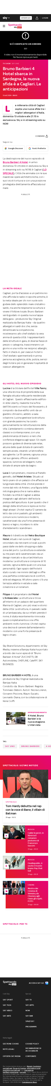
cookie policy (32, 1044)
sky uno (10, 746)
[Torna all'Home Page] (15, 26)
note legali (8, 1049)
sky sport (8, 1000)
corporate (31, 1056)
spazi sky (30, 1021)
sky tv (29, 1000)
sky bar (29, 1016)
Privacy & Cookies (19, 1068)
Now (28, 1010)
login (45, 18)
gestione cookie (11, 1044)
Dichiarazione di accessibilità (33, 1049)
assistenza (14, 1072)
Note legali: (7, 1038)
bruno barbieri (30, 746)
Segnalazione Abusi (29, 1082)
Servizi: (28, 994)
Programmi (31, 1027)
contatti (23, 1072)
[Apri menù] (4, 26)
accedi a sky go (36, 983)
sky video (7, 1010)
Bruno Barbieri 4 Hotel (15, 162)
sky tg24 (7, 1005)
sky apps (30, 1005)
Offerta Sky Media (11, 1056)
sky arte (7, 1016)
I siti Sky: (6, 994)
